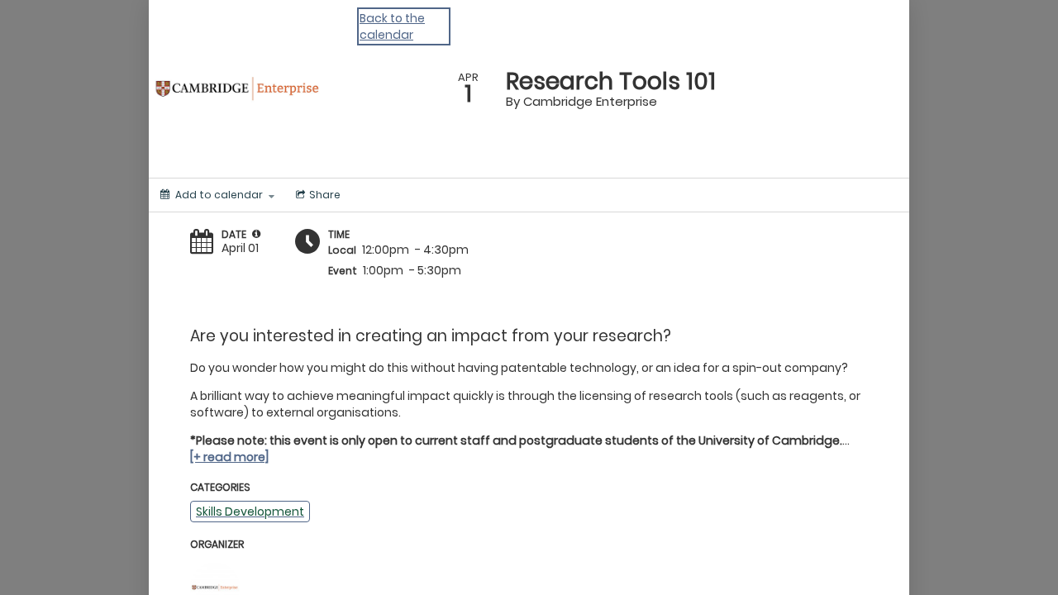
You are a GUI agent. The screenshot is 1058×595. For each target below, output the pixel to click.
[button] (256, 234)
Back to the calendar (392, 26)
